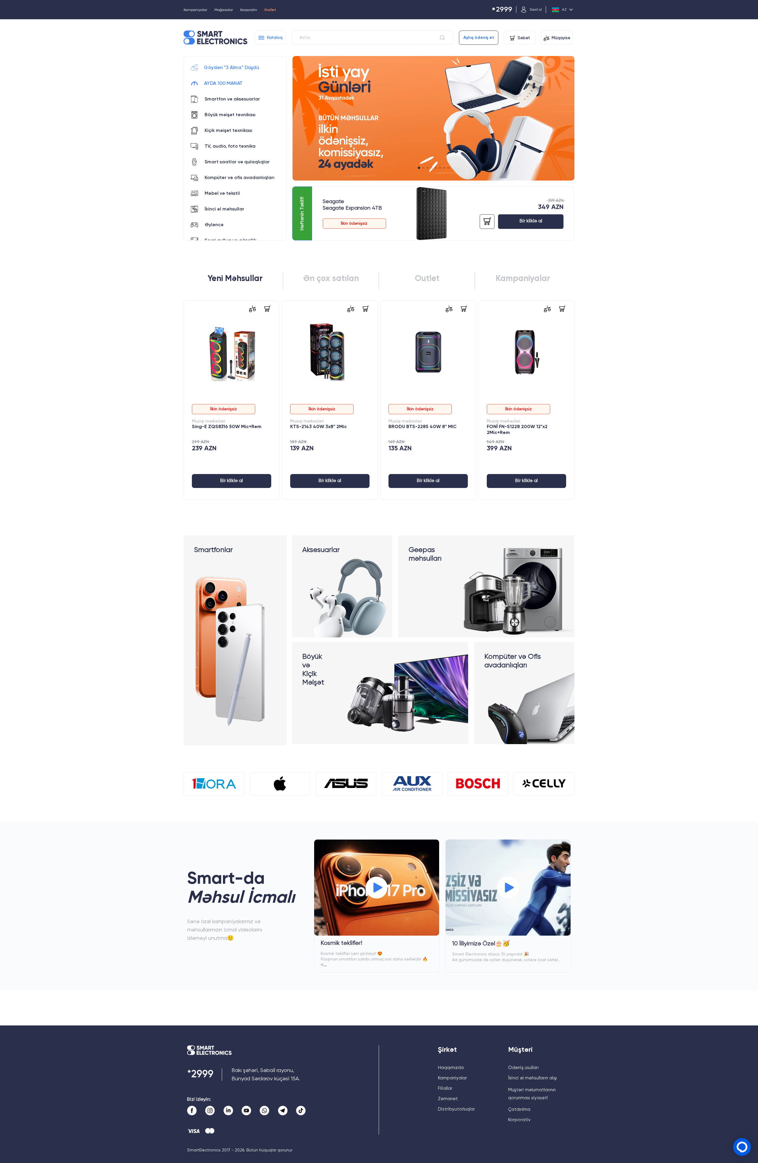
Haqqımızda (451, 1067)
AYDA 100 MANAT (223, 83)
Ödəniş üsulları (523, 1067)
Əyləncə (214, 225)
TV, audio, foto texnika (230, 146)
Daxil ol (536, 10)
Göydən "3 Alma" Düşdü (231, 67)
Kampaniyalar (195, 10)
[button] (419, 168)
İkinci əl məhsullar (224, 209)
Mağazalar (223, 10)
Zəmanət (448, 1099)
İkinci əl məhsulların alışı (532, 1078)
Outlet (270, 10)
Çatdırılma (519, 1109)
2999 (502, 10)
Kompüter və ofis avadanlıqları (239, 178)
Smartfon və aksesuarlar (232, 99)
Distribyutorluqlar (456, 1109)
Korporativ (248, 10)
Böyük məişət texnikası (230, 115)
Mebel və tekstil (222, 193)
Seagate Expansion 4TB (352, 208)
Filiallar (445, 1088)
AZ (564, 10)
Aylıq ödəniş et (478, 38)
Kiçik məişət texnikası (228, 130)
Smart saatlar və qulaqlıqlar (237, 162)
